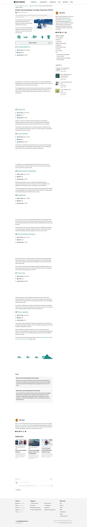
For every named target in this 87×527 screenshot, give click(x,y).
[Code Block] (29, 485)
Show (50, 42)
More (59, 2)
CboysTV (21, 110)
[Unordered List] (26, 485)
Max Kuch (22, 420)
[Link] (31, 485)
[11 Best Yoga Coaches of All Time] (58, 83)
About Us (61, 505)
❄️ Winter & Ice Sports (34, 503)
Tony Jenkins (23, 312)
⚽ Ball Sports (33, 2)
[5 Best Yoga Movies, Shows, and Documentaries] (58, 76)
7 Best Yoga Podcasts (65, 68)
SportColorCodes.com (64, 516)
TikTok (16, 511)
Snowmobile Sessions (26, 234)
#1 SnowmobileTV (59, 37)
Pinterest (17, 507)
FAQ (56, 52)
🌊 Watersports (52, 2)
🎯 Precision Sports (47, 503)
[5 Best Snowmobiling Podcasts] (20, 445)
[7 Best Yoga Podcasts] (58, 69)
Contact (61, 507)
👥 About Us (65, 2)
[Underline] (22, 485)
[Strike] (24, 485)
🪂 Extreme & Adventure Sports (35, 509)
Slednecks (22, 195)
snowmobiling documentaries (21, 339)
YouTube (16, 505)
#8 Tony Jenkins (59, 50)
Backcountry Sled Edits (27, 171)
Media (61, 509)
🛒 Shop (71, 2)
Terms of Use (56, 520)
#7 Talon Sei (58, 48)
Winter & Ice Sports (23, 5)
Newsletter (17, 503)
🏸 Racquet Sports (43, 2)
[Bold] (19, 485)
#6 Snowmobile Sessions (61, 47)
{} (32, 485)
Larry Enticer (23, 134)
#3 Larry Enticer (59, 41)
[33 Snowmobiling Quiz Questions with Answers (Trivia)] (47, 445)
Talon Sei (21, 273)
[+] (33, 485)
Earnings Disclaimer (62, 520)
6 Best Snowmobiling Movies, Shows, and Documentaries (33, 452)
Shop (61, 503)
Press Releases (63, 511)
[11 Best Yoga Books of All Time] (58, 91)
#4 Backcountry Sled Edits (61, 43)
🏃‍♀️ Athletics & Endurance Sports (49, 509)
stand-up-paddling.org (23, 425)
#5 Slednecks (58, 45)
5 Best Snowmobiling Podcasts (20, 451)
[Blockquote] (28, 485)
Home (16, 5)
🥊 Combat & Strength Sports (35, 507)
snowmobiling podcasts (45, 337)
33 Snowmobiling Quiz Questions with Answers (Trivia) (47, 450)
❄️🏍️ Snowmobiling (33, 5)
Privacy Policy (69, 520)
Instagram (17, 509)
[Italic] (21, 485)
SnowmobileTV (24, 47)
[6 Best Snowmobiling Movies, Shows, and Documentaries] (33, 445)
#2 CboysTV (58, 39)
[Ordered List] (25, 485)
